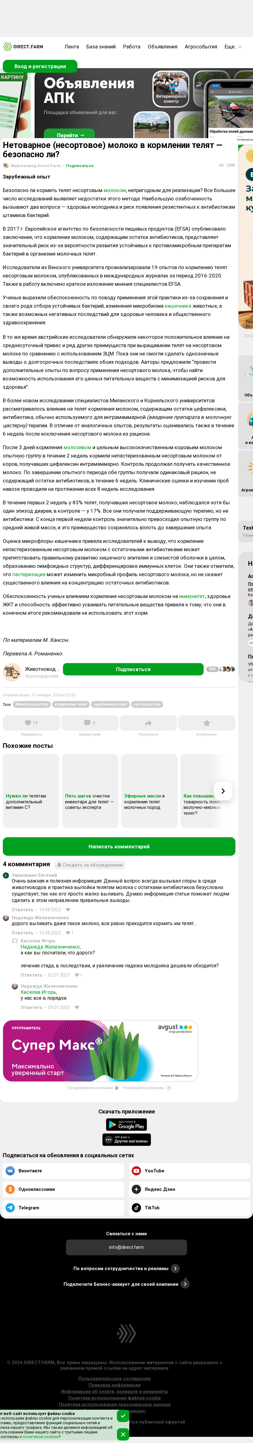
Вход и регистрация (40, 66)
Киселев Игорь (38, 941)
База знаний (101, 46)
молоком (115, 190)
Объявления (162, 46)
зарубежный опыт (110, 704)
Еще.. (231, 46)
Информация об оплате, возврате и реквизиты (114, 1391)
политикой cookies (40, 1436)
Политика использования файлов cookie (114, 1398)
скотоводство (147, 704)
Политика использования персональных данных (115, 1404)
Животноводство (31, 704)
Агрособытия (201, 46)
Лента (71, 46)
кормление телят (71, 704)
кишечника (178, 306)
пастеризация (28, 574)
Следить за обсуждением (92, 865)
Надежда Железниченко (40, 917)
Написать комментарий (119, 846)
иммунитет (192, 596)
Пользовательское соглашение (114, 1378)
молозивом (77, 447)
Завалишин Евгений (34, 875)
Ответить (23, 909)
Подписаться (78, 165)
